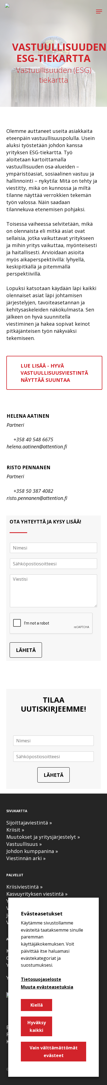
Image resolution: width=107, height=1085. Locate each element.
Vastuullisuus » (24, 844)
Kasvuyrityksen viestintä (35, 894)
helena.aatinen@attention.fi (37, 446)
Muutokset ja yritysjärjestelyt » (43, 837)
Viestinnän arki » (26, 858)
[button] (99, 11)
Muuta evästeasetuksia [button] (47, 987)
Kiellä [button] (36, 1005)
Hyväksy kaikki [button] (36, 1026)
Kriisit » (15, 829)
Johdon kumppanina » (32, 851)
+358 (18, 439)
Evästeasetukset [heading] (42, 913)
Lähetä (26, 650)
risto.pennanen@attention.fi (37, 498)
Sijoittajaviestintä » (29, 822)
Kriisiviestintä (23, 886)
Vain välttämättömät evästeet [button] (54, 1051)
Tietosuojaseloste (41, 979)
